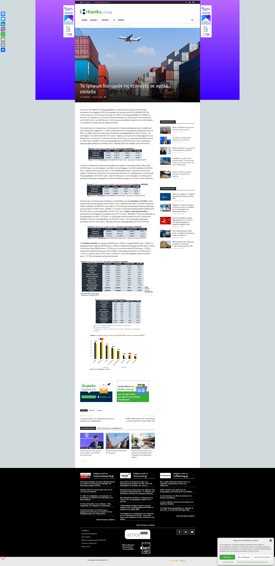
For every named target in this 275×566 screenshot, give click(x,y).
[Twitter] (3, 18)
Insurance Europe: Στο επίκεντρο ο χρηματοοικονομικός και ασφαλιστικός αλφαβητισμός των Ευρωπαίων (96, 512)
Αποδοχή (227, 557)
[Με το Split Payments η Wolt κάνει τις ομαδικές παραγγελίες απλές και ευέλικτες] (165, 233)
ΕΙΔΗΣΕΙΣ (93, 20)
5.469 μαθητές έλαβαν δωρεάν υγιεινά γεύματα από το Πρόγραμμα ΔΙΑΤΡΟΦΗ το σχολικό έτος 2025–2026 (136, 507)
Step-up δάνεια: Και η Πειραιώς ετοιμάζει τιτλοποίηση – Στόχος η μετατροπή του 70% (183, 244)
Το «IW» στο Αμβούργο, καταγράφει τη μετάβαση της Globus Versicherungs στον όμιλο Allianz (96, 497)
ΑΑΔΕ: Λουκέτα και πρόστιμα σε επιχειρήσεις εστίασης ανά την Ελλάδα (176, 491)
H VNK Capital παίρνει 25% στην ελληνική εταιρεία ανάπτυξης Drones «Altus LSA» (140, 420)
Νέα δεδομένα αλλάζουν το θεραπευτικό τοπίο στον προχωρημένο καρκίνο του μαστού (136, 499)
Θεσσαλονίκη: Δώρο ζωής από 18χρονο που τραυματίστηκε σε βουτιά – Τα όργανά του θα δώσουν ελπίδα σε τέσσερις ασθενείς (137, 491)
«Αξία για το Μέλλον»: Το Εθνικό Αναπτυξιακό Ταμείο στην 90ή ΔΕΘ (184, 196)
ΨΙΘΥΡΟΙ (121, 20)
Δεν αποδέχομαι (244, 557)
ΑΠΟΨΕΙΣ (105, 20)
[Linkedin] (189, 2)
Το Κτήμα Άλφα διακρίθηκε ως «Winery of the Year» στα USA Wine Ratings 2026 (176, 509)
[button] (271, 540)
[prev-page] (81, 461)
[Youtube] (193, 2)
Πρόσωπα (83, 448)
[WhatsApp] (3, 34)
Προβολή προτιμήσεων (262, 557)
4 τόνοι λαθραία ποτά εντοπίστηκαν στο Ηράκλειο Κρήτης (176, 503)
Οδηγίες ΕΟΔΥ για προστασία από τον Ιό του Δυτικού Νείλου (96, 491)
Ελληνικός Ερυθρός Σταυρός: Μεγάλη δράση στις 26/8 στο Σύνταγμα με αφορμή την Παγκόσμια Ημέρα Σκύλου (97, 483)
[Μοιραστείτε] (3, 49)
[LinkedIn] (3, 24)
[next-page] (85, 461)
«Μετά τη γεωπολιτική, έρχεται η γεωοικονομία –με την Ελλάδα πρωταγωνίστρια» (91, 453)
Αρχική (82, 25)
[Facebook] (186, 2)
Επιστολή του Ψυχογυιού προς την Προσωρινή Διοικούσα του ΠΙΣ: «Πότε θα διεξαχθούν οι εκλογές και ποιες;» (136, 483)
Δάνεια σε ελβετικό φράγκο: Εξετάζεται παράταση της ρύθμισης (182, 174)
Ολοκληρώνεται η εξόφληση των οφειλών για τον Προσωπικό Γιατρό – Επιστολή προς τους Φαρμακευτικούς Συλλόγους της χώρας (137, 516)
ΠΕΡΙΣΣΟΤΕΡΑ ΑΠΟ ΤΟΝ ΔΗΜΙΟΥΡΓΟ (109, 428)
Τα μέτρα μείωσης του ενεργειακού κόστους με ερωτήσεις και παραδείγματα (97, 420)
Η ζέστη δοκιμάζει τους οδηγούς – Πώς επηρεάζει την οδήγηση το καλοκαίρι (95, 505)
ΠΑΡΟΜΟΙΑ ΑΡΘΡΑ (88, 428)
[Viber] (3, 29)
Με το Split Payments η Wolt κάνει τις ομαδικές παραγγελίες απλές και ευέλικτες (184, 233)
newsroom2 (86, 97)
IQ (114, 20)
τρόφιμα (99, 410)
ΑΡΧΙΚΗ (84, 20)
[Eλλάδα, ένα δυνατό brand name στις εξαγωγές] (117, 441)
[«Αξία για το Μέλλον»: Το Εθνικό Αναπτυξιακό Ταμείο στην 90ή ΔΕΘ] (165, 197)
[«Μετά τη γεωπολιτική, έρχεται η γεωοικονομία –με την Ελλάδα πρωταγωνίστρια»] (92, 441)
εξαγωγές (92, 410)
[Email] (3, 39)
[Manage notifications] (3, 558)
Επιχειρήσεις (90, 25)
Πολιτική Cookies (228, 562)
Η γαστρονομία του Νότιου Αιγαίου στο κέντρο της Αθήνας (176, 497)
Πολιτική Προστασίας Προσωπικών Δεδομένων (252, 562)
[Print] (3, 44)
